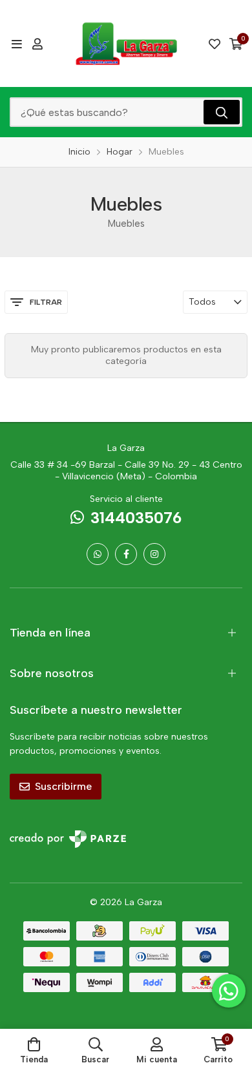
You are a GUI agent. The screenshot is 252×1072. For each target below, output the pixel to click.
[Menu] (16, 44)
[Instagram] (154, 554)
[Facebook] (126, 554)
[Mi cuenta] (37, 44)
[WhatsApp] (98, 554)
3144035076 (136, 517)
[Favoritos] (214, 44)
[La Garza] (126, 43)
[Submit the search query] (222, 112)
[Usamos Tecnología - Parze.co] (68, 839)
